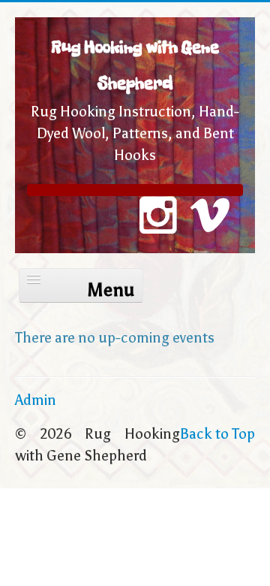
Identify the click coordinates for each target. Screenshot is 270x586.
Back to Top (217, 434)
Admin (35, 400)
